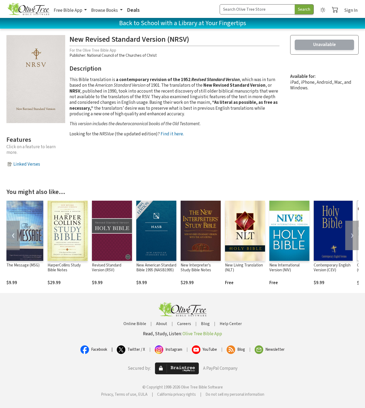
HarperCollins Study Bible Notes (64, 267)
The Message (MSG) (23, 265)
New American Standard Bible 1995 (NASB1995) (156, 267)
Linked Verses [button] (26, 164)
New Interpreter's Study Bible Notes (196, 267)
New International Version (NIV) (284, 267)
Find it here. (172, 134)
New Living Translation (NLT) (244, 267)
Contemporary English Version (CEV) (332, 267)
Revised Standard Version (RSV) (106, 267)
